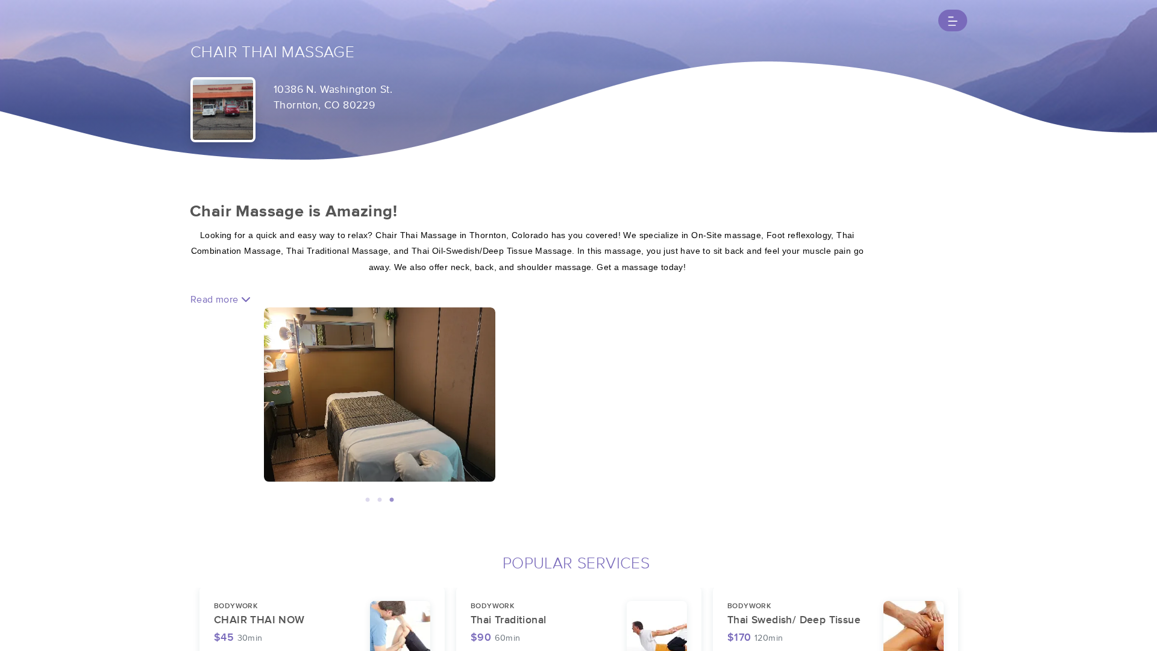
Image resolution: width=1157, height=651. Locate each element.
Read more (215, 299)
